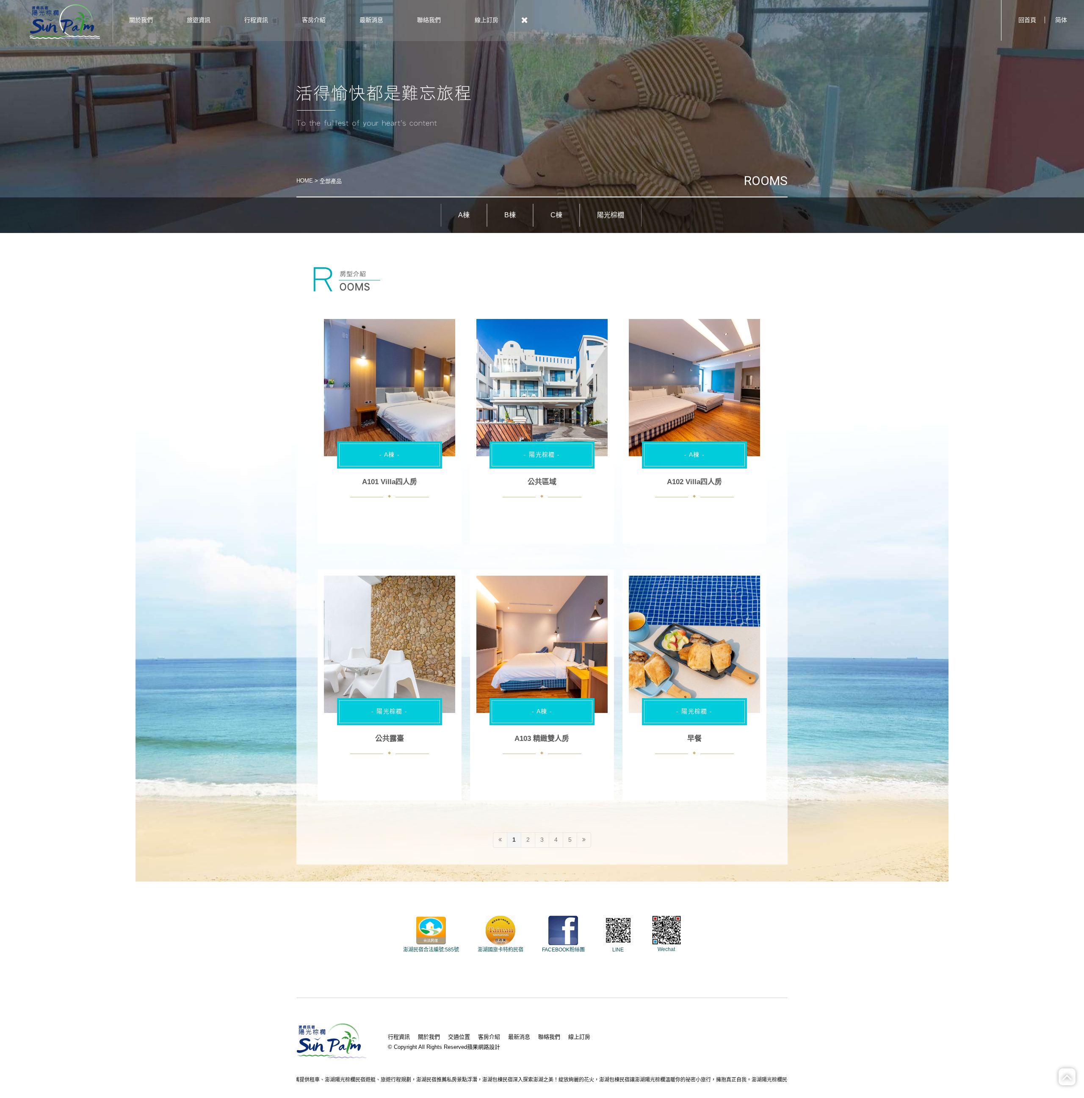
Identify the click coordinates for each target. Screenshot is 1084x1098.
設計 (494, 1047)
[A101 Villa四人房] (389, 387)
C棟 (556, 215)
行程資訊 (399, 1037)
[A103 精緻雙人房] (542, 644)
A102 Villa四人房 (694, 482)
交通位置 (459, 1037)
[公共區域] (542, 387)
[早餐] (694, 644)
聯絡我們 (549, 1037)
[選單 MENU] (524, 20)
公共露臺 (389, 739)
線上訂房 (579, 1037)
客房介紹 (489, 1037)
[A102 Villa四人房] (694, 387)
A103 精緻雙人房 (541, 739)
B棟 (510, 215)
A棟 (464, 215)
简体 (1061, 20)
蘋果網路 (478, 1047)
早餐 (694, 739)
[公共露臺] (389, 644)
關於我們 (429, 1037)
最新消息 (519, 1037)
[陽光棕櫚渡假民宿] (65, 21)
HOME (304, 180)
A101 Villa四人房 (389, 482)
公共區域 (542, 482)
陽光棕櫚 (610, 215)
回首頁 (1027, 20)
